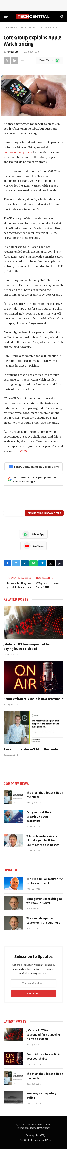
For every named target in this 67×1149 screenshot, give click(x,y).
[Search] (61, 16)
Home (6, 27)
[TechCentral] (33, 16)
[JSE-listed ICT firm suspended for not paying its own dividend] (33, 622)
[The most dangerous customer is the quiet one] (13, 923)
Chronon (45, 1127)
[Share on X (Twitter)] (7, 60)
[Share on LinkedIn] (14, 60)
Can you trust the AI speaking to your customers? (39, 816)
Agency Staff (14, 51)
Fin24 (23, 451)
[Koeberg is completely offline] (13, 1097)
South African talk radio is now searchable (33, 699)
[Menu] (6, 16)
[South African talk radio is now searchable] (33, 677)
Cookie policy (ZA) (35, 1135)
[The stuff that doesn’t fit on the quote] (33, 727)
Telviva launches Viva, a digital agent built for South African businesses (42, 840)
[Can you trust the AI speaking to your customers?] (13, 816)
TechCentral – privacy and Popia (35, 1140)
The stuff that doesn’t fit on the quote (31, 749)
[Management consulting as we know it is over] (13, 903)
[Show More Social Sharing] (22, 60)
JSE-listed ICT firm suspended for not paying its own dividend (43, 1034)
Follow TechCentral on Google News (36, 466)
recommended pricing (18, 152)
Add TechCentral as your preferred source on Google (34, 479)
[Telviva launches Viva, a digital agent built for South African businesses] (13, 840)
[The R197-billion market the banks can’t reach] (13, 883)
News (14, 27)
